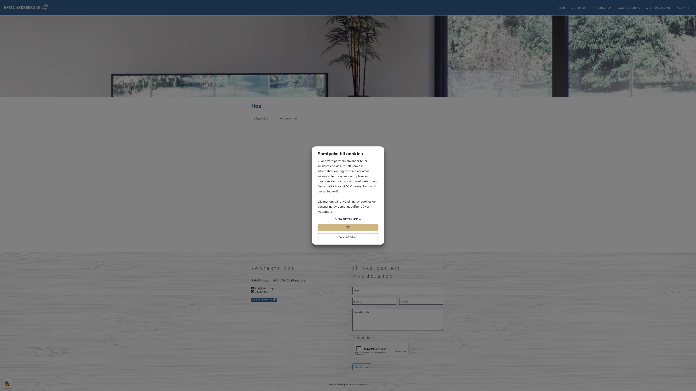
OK (348, 227)
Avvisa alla (348, 236)
